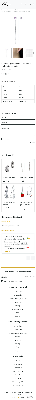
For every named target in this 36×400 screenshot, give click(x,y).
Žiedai (18, 313)
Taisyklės (18, 375)
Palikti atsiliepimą (7, 230)
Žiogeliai (18, 316)
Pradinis (3, 10)
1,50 (20, 94)
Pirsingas (18, 306)
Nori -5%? (30, 397)
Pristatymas (18, 368)
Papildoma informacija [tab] (9, 81)
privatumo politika (15, 139)
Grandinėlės (18, 295)
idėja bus (23, 397)
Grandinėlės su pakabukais (18, 298)
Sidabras (22, 87)
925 (20, 90)
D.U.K (18, 361)
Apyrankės (18, 291)
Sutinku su (13, 281)
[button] (28, 258)
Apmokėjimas (18, 364)
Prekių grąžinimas (18, 371)
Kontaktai (18, 378)
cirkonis (21, 98)
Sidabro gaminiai (19, 10)
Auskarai (28, 10)
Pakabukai (18, 302)
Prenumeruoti (30, 277)
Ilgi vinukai (22, 101)
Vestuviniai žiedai (18, 309)
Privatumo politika (18, 382)
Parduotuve (10, 10)
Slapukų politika (18, 385)
